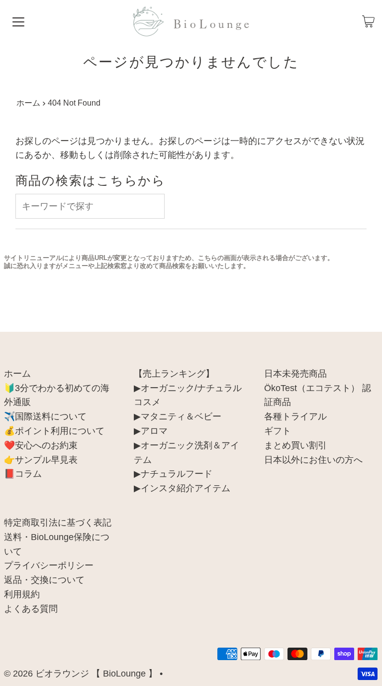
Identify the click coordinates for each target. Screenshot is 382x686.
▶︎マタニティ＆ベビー (177, 416)
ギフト (277, 431)
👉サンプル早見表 (41, 460)
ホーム (28, 102)
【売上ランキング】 (174, 374)
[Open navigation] (18, 21)
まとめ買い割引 (295, 445)
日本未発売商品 (295, 374)
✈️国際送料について (45, 416)
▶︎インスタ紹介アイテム (182, 488)
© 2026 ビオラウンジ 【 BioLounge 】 (80, 674)
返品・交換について (44, 580)
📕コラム (23, 474)
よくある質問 (31, 609)
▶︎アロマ (151, 431)
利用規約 (22, 594)
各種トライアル (295, 416)
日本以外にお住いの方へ (313, 460)
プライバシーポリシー (49, 565)
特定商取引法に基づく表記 (57, 523)
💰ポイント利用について (54, 431)
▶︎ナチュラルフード (173, 474)
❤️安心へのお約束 (41, 445)
